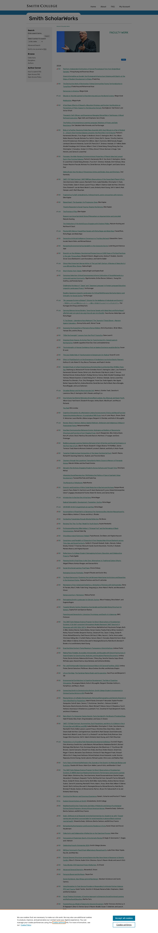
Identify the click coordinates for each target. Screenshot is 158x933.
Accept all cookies (124, 918)
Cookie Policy (26, 925)
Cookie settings (59, 923)
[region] (79, 921)
